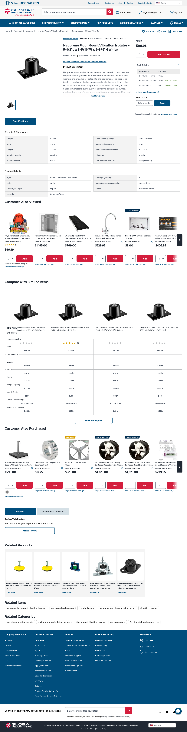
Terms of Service (120, 717)
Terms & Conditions (88, 729)
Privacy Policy (107, 717)
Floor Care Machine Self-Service (48, 696)
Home (7, 30)
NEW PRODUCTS (105, 23)
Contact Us (109, 3)
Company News (11, 650)
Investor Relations (12, 655)
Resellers (68, 650)
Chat (120, 3)
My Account (40, 645)
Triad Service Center (73, 660)
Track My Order (41, 655)
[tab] (20, 121)
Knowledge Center (145, 3)
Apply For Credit (41, 665)
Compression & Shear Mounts (85, 30)
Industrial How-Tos (103, 660)
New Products (101, 650)
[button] (168, 3)
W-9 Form (39, 680)
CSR (6, 660)
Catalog (130, 3)
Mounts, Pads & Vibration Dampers (52, 30)
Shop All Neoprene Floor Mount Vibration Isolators (84, 61)
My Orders (39, 650)
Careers (8, 645)
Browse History (94, 3)
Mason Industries (70, 38)
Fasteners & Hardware (23, 30)
